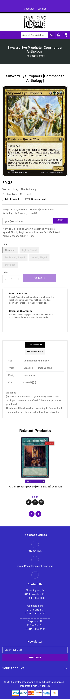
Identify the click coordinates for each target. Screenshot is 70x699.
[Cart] (65, 35)
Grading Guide (39, 199)
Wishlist (42, 8)
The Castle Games (35, 56)
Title (5, 244)
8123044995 (35, 550)
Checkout (29, 8)
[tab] (34, 345)
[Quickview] (29, 502)
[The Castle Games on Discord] (35, 3)
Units (5, 272)
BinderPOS (44, 685)
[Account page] (58, 35)
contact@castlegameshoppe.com (35, 566)
